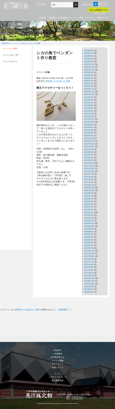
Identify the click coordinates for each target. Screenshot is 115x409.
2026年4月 (89, 59)
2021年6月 (89, 177)
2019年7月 (89, 209)
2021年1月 (89, 185)
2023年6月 (89, 130)
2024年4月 (89, 111)
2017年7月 (89, 262)
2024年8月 (89, 100)
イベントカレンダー (11, 55)
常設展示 (42, 18)
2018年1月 (89, 248)
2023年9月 (89, 124)
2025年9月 (89, 72)
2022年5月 (89, 160)
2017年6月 (89, 264)
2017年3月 (89, 273)
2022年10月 (89, 146)
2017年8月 (89, 259)
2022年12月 (89, 141)
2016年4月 (89, 292)
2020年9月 (89, 193)
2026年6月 (89, 56)
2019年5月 (89, 212)
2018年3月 (89, 242)
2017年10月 (89, 256)
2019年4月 (89, 215)
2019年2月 (89, 218)
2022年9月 (89, 149)
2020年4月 (89, 201)
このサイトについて (57, 377)
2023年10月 (89, 122)
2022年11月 (89, 144)
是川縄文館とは (64, 18)
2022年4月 (89, 163)
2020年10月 (89, 190)
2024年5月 (89, 108)
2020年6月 (89, 199)
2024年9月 (89, 97)
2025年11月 (89, 67)
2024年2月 (89, 113)
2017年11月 (89, 253)
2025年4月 (89, 81)
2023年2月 (89, 138)
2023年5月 (89, 133)
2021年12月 (89, 166)
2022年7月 (89, 155)
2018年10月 (89, 226)
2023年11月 (89, 119)
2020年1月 (89, 207)
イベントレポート (10, 61)
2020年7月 (89, 196)
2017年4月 (89, 270)
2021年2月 (89, 182)
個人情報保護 (57, 380)
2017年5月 (89, 267)
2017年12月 (89, 251)
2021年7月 (89, 174)
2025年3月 (89, 83)
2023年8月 (89, 127)
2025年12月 (89, 64)
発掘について (102, 18)
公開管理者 (63, 309)
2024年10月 (89, 94)
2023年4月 (89, 135)
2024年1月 (89, 116)
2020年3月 (89, 204)
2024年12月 (89, 91)
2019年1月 (89, 220)
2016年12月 (89, 278)
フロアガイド (90, 18)
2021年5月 (89, 179)
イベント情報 (77, 18)
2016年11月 (89, 281)
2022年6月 (89, 157)
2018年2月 (89, 245)
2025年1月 (89, 89)
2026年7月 (89, 53)
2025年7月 (89, 78)
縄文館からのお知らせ (55, 81)
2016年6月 (89, 289)
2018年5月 (89, 237)
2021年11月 (89, 168)
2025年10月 (89, 70)
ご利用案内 (52, 18)
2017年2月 (89, 275)
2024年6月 (89, 105)
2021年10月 (89, 171)
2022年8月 (89, 152)
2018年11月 (89, 223)
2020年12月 (89, 188)
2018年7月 (89, 234)
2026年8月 (89, 50)
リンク (57, 373)
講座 (68, 81)
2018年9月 (89, 229)
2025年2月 (89, 86)
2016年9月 (89, 286)
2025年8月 (89, 75)
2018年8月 (89, 231)
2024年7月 (89, 103)
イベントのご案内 (10, 48)
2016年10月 (89, 284)
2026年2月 (89, 61)
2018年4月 (89, 240)
